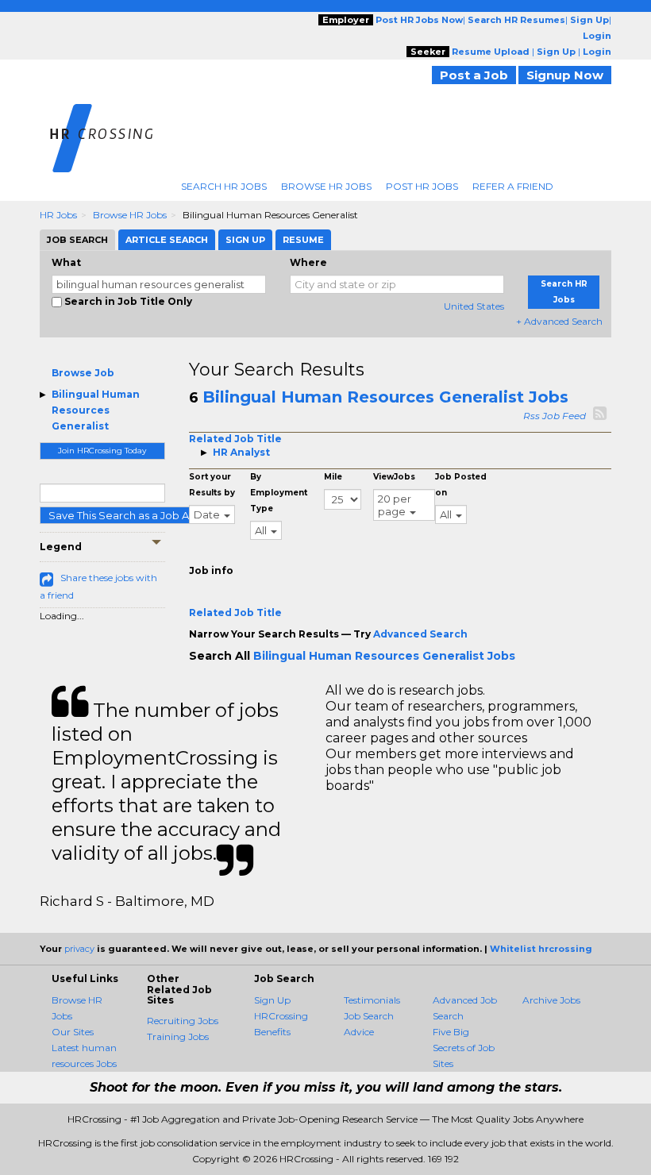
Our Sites (73, 1032)
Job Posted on (461, 485)
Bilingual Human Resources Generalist (96, 410)
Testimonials (372, 1000)
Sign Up (272, 1000)
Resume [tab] (303, 239)
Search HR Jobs (224, 186)
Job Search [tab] (77, 239)
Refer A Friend (512, 186)
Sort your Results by (212, 485)
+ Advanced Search (559, 321)
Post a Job (474, 75)
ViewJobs (394, 477)
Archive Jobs (551, 1000)
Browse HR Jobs (326, 186)
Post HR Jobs (422, 186)
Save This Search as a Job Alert (127, 515)
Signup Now (564, 75)
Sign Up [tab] (245, 239)
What (66, 262)
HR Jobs (58, 215)
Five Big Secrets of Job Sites (464, 1047)
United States (474, 306)
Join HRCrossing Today (102, 450)
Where (308, 262)
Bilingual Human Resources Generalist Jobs (385, 396)
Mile (333, 477)
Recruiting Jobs (182, 1021)
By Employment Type (278, 493)
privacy (79, 948)
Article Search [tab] (166, 239)
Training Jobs (178, 1036)
